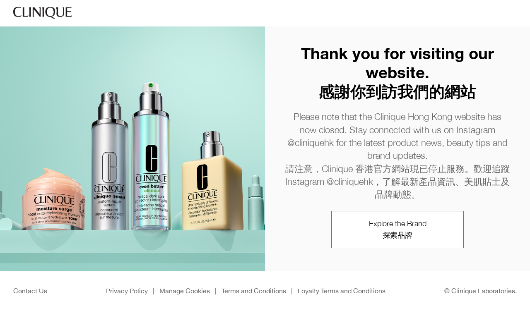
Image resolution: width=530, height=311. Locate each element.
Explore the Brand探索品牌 (397, 229)
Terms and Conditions (254, 290)
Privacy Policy (127, 290)
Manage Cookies (184, 290)
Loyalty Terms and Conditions (341, 290)
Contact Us (30, 290)
